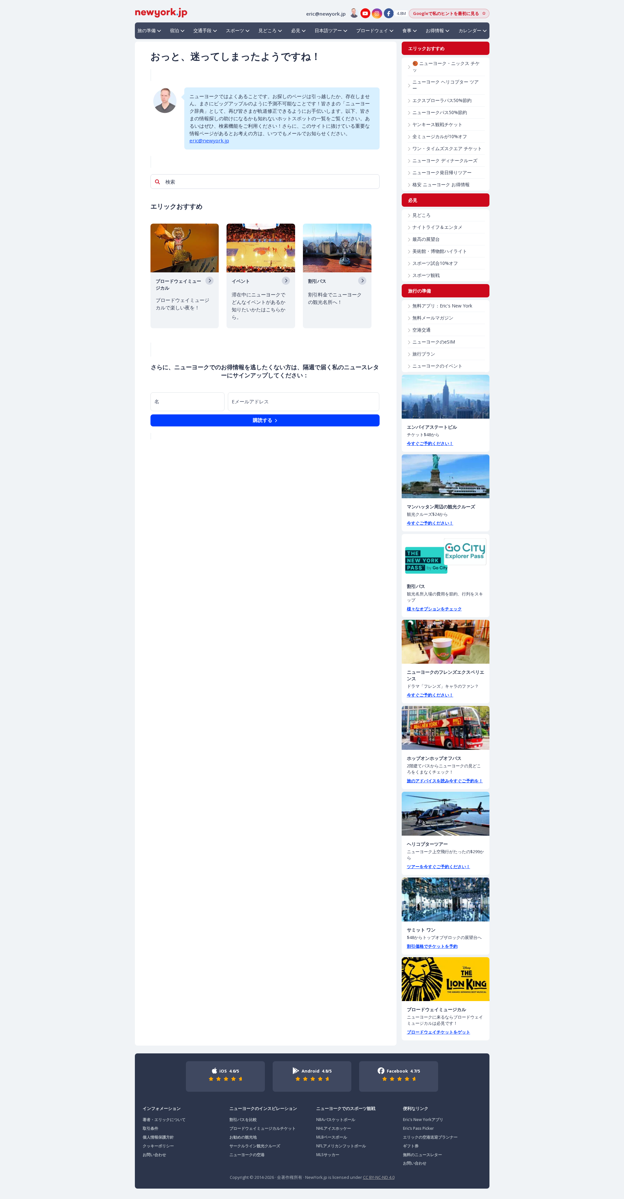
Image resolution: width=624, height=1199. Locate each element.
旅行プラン (423, 354)
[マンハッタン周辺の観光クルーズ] (445, 476)
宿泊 (174, 30)
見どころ (267, 30)
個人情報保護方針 (158, 1137)
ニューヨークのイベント (437, 366)
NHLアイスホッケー (333, 1128)
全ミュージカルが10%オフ (439, 136)
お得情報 (435, 30)
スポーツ (235, 30)
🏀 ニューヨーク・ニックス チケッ (446, 66)
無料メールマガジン (432, 318)
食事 (406, 30)
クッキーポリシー (158, 1146)
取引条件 (150, 1128)
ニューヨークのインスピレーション (263, 1108)
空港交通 (421, 330)
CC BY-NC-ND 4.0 (379, 1177)
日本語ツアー (328, 30)
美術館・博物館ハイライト (439, 251)
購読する (263, 420)
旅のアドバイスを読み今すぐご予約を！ (445, 781)
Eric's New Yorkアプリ (423, 1119)
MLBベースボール (331, 1137)
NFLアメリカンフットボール (341, 1146)
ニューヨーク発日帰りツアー (442, 172)
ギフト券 (411, 1146)
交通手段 (202, 30)
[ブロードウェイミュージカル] (445, 979)
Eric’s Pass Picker (418, 1128)
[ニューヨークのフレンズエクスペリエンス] (445, 642)
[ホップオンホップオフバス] (445, 728)
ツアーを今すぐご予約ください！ (438, 866)
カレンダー (470, 30)
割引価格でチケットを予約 (432, 946)
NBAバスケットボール (335, 1119)
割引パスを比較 (243, 1119)
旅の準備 (146, 30)
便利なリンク (415, 1108)
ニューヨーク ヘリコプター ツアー (445, 85)
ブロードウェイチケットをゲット (438, 1032)
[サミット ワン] (445, 899)
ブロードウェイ (372, 30)
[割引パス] (445, 556)
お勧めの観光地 (243, 1137)
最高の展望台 (426, 239)
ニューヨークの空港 (247, 1154)
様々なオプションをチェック (434, 609)
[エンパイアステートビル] (445, 397)
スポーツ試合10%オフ (435, 263)
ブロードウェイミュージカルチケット (262, 1128)
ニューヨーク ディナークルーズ (444, 160)
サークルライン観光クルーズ (254, 1146)
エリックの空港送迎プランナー (430, 1137)
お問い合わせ (154, 1154)
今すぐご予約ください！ (430, 443)
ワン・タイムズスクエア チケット (447, 148)
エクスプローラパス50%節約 (442, 100)
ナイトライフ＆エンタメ (437, 227)
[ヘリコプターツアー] (445, 814)
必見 (295, 30)
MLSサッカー (327, 1154)
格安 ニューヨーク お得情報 (441, 184)
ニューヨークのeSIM (433, 342)
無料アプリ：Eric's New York (442, 306)
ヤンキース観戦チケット (437, 124)
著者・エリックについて (164, 1119)
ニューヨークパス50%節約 (439, 112)
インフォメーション (162, 1108)
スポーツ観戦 (426, 275)
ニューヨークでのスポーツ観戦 (345, 1108)
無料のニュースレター (422, 1154)
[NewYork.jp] (161, 12)
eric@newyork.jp (209, 140)
